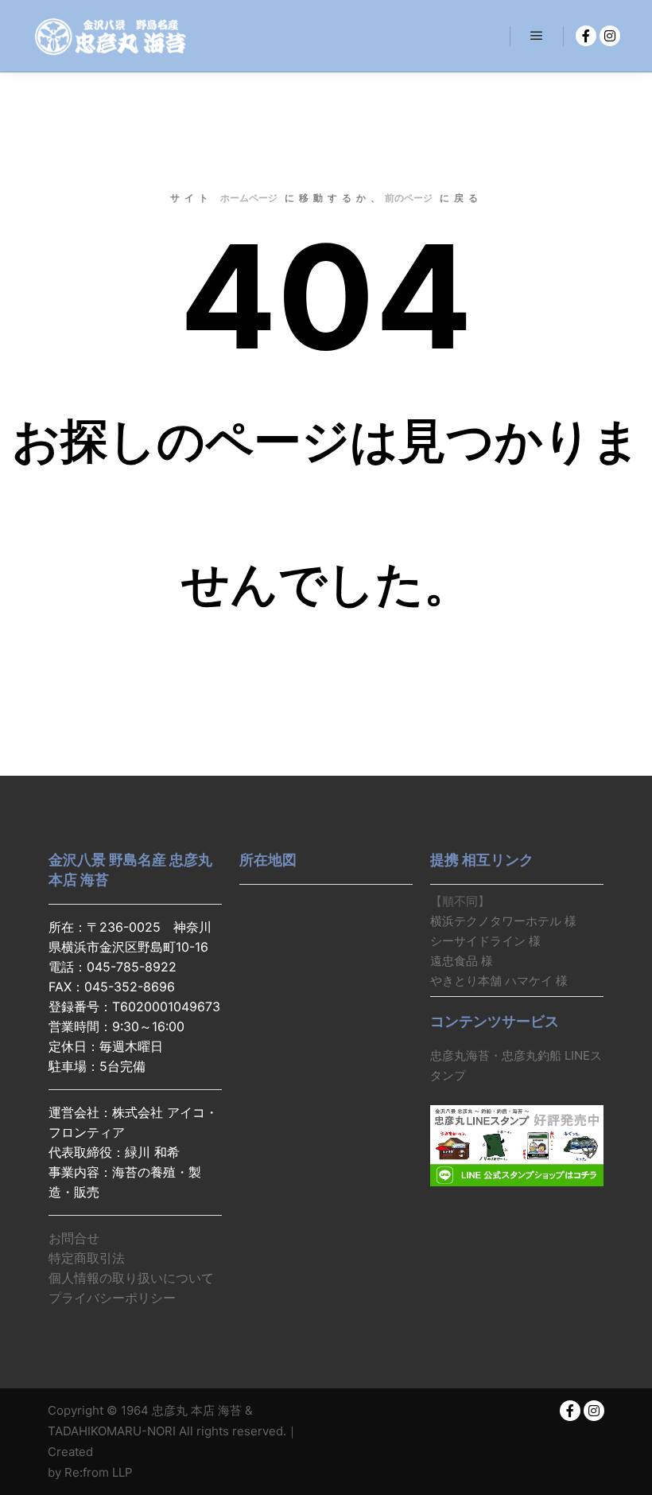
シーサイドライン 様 (485, 940)
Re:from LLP (98, 1472)
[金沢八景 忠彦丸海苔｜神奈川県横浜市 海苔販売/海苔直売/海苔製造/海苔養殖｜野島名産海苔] (111, 36)
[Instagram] (610, 35)
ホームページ (248, 198)
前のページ (409, 198)
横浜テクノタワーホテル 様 (503, 921)
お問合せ (74, 1238)
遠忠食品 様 (461, 960)
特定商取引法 (87, 1258)
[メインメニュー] (536, 35)
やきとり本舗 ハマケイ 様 (499, 980)
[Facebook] (586, 35)
